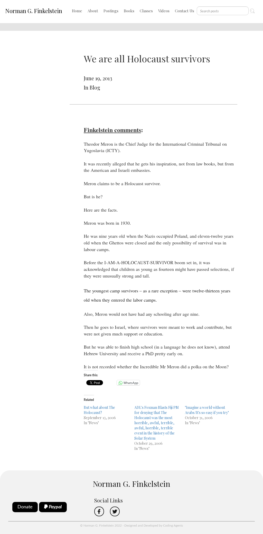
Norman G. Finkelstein (33, 11)
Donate (25, 507)
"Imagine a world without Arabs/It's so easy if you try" (207, 410)
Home (77, 10)
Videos (164, 10)
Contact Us (184, 10)
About (93, 10)
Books (129, 10)
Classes (146, 10)
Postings (111, 10)
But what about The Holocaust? (99, 410)
